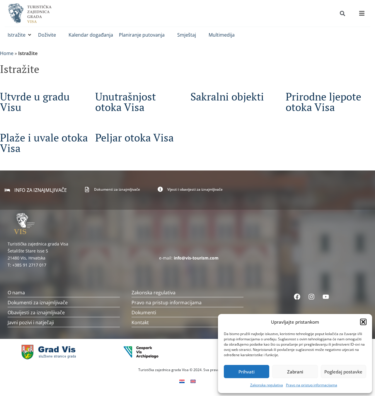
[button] (363, 322)
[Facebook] (297, 296)
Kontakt (140, 322)
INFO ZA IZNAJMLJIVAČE (40, 190)
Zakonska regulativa (266, 385)
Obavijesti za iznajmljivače (36, 312)
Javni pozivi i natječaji (31, 322)
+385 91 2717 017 (29, 265)
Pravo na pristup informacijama (311, 385)
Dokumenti (144, 312)
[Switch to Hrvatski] (182, 381)
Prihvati (246, 372)
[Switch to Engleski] (193, 381)
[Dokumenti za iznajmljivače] (87, 189)
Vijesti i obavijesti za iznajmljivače (195, 189)
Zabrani (295, 372)
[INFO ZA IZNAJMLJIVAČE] (7, 190)
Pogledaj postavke (343, 372)
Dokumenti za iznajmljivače (117, 189)
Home (6, 53)
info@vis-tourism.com (196, 258)
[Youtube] (325, 296)
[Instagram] (311, 296)
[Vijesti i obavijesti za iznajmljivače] (160, 189)
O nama (16, 292)
